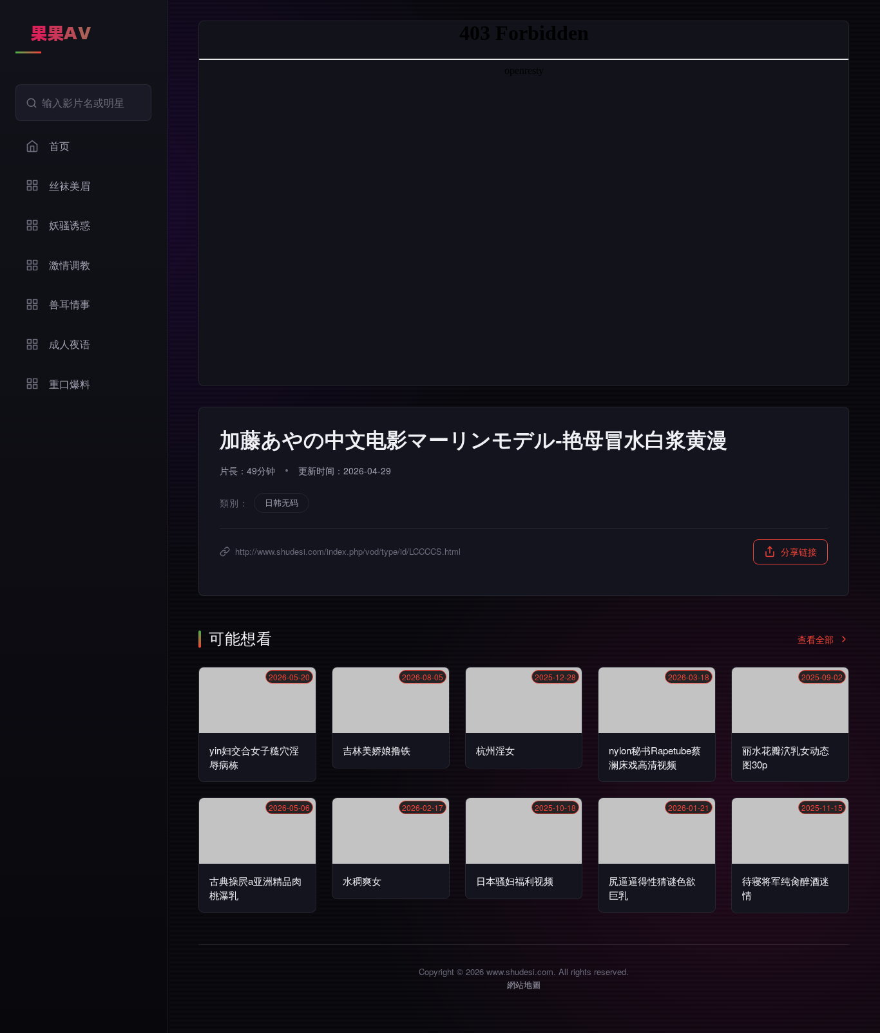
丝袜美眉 (69, 185)
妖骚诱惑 (69, 225)
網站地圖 (523, 984)
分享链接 (799, 551)
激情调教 (69, 264)
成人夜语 (69, 344)
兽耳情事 (69, 304)
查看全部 (816, 639)
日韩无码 (281, 502)
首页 (59, 145)
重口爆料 (69, 384)
